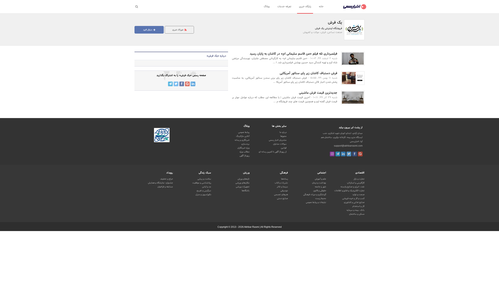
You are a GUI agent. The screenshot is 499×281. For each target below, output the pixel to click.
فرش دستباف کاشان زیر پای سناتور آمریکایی (308, 73)
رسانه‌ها (284, 179)
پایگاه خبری (305, 6)
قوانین (284, 148)
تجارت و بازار (359, 179)
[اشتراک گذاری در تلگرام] (170, 84)
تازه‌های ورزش (244, 179)
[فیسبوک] (354, 154)
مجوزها (283, 136)
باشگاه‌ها (246, 190)
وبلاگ (267, 6)
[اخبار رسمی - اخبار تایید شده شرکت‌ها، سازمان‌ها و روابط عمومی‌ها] (354, 7)
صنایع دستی (282, 198)
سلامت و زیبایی (204, 179)
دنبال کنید (148, 30)
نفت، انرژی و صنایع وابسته (353, 187)
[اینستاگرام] (332, 154)
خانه (321, 6)
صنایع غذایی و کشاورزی (354, 202)
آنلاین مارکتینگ (243, 136)
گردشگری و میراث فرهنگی (314, 194)
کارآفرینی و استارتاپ (356, 183)
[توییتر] (349, 154)
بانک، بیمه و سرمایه (356, 210)
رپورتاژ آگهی (245, 155)
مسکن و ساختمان (357, 214)
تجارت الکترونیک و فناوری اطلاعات (349, 190)
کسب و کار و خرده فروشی (353, 198)
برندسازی (245, 144)
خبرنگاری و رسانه (242, 140)
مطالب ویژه (245, 152)
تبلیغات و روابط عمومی (316, 202)
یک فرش (335, 22)
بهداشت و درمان (319, 183)
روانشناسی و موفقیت (201, 183)
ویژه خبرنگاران (243, 148)
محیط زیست (320, 198)
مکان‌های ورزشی (242, 183)
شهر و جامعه (320, 187)
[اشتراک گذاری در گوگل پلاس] (187, 84)
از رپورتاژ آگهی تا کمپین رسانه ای (273, 152)
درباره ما (283, 132)
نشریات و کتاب (281, 183)
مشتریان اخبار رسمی (278, 140)
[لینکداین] (343, 154)
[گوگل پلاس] (360, 154)
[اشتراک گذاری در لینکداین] (193, 84)
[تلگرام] (337, 154)
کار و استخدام (358, 206)
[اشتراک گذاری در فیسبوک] (181, 84)
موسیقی (284, 190)
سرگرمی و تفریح (204, 190)
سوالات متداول (280, 144)
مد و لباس (206, 187)
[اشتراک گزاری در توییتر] (176, 84)
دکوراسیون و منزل (203, 194)
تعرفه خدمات (284, 6)
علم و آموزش (320, 179)
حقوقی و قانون (319, 190)
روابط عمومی (244, 132)
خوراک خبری (178, 30)
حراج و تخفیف (166, 179)
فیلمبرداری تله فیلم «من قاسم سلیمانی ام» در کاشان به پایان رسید (293, 53)
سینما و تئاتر (282, 187)
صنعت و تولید (358, 194)
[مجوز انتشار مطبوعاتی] (162, 135)
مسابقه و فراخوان (165, 187)
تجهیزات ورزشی (243, 187)
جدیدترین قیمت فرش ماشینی (318, 92)
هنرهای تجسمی (281, 194)
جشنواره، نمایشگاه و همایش (160, 183)
